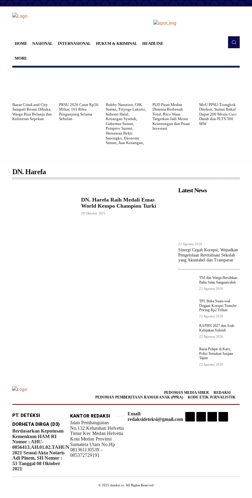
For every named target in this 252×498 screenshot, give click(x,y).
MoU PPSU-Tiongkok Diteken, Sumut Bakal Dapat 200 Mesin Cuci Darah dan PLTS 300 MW (218, 114)
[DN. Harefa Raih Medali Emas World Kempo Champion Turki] (43, 206)
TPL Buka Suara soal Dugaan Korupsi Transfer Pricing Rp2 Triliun (218, 305)
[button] (234, 42)
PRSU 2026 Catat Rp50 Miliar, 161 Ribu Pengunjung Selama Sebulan (78, 111)
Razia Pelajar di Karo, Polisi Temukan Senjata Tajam (216, 353)
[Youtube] (223, 417)
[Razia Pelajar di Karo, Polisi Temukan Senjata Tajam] (186, 355)
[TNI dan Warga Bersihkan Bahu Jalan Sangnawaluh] (186, 284)
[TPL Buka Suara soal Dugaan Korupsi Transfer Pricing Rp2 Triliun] (186, 307)
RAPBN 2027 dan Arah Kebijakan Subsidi (216, 328)
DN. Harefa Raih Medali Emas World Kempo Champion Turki (118, 203)
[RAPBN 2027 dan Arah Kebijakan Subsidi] (186, 332)
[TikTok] (201, 417)
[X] (212, 417)
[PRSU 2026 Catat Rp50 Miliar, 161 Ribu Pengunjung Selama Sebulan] (79, 85)
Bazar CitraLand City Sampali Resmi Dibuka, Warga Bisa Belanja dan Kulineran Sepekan (32, 111)
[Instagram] (190, 417)
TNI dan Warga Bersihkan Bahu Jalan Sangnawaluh (218, 280)
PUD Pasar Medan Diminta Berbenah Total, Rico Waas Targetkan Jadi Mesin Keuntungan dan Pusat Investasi (171, 116)
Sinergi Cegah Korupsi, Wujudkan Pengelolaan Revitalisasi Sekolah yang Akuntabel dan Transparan (208, 255)
